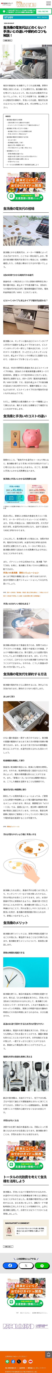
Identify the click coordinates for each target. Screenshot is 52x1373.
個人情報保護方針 (10, 1368)
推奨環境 (22, 1368)
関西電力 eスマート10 (13, 826)
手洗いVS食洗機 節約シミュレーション (21, 572)
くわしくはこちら (43, 11)
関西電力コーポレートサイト (37, 1368)
